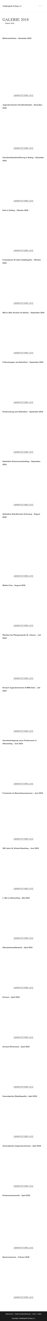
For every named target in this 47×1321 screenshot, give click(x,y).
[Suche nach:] (43, 6)
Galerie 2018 (9, 23)
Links (34, 1314)
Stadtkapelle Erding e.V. (12, 6)
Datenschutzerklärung (22, 1314)
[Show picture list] (23, 95)
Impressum (9, 1314)
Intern (40, 1314)
